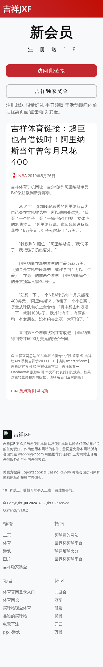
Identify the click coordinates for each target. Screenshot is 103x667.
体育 (7, 543)
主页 (7, 535)
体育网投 (11, 600)
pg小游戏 (11, 632)
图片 (7, 559)
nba (14, 390)
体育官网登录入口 (19, 592)
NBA (22, 176)
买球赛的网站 (66, 535)
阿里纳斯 (40, 390)
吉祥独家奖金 (51, 91)
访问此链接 (52, 70)
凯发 (58, 608)
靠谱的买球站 (15, 616)
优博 (58, 616)
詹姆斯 (25, 390)
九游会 (60, 592)
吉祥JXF (17, 8)
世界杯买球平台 (68, 543)
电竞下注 (11, 624)
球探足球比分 (66, 551)
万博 (58, 632)
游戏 (7, 551)
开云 (58, 624)
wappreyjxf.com (31, 454)
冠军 (58, 600)
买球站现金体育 (17, 608)
